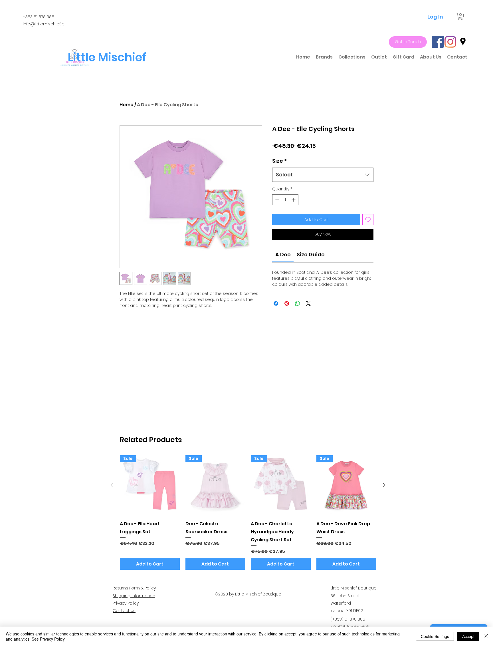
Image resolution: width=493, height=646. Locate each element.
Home (127, 104)
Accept (468, 636)
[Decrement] (276, 200)
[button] (460, 16)
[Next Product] (384, 485)
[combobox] (322, 175)
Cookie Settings (435, 636)
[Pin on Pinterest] (286, 303)
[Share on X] (308, 303)
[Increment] (294, 200)
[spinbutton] (285, 200)
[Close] (486, 636)
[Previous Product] (111, 485)
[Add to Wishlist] (367, 219)
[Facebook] (438, 42)
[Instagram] (450, 42)
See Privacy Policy (48, 639)
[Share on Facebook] (275, 303)
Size (279, 160)
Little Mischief (107, 57)
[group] (248, 512)
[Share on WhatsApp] (297, 303)
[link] (283, 254)
